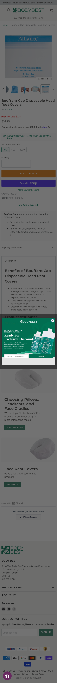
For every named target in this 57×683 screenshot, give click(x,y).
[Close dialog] (52, 320)
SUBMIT (41, 356)
